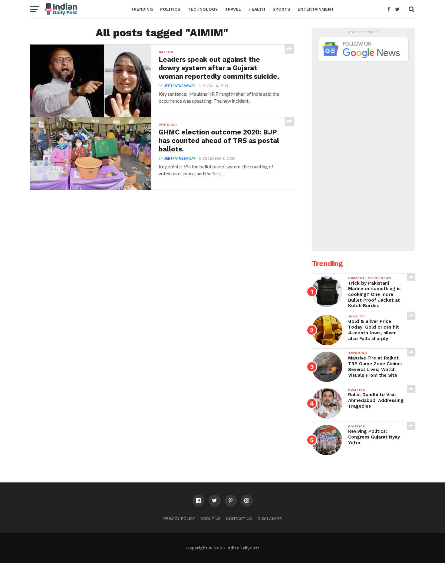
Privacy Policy (179, 518)
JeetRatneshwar (180, 86)
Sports (281, 9)
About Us (210, 518)
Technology (203, 9)
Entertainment (316, 9)
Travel (233, 9)
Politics (170, 9)
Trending (142, 9)
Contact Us (239, 518)
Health (257, 9)
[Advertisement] (363, 154)
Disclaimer (269, 518)
